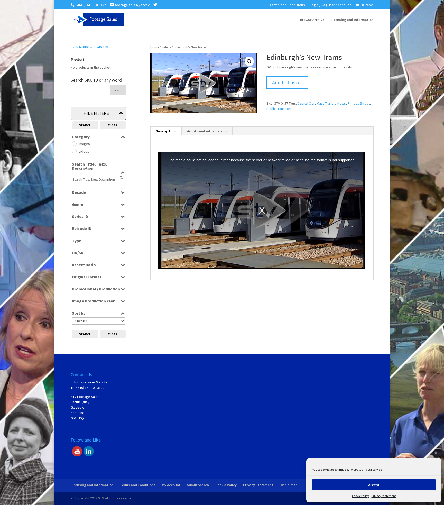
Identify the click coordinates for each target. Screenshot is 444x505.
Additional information (207, 131)
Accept (374, 484)
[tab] (166, 131)
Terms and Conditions (287, 5)
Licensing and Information (352, 20)
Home (154, 47)
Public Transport (278, 108)
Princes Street (359, 103)
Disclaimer (288, 485)
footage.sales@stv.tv (90, 382)
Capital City (306, 103)
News (341, 103)
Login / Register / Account (330, 5)
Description (166, 131)
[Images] (74, 143)
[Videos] (74, 151)
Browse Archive (312, 20)
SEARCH (85, 125)
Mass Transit (326, 103)
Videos (166, 47)
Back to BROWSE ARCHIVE (90, 47)
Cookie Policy (360, 496)
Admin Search (198, 485)
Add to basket (287, 82)
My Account (171, 485)
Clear (113, 125)
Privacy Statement (384, 496)
